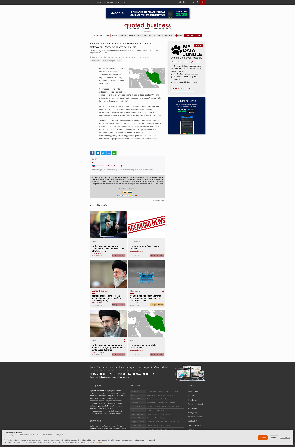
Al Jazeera (135, 241)
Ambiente (160, 410)
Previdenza (175, 406)
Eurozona (150, 418)
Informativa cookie (195, 417)
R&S (173, 425)
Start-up (172, 403)
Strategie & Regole (193, 36)
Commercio (161, 395)
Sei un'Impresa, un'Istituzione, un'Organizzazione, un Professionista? (129, 367)
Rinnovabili (150, 422)
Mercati (174, 399)
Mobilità (133, 429)
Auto (165, 429)
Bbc (93, 162)
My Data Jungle (195, 62)
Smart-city (150, 429)
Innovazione (135, 426)
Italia (99, 36)
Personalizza (285, 437)
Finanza (168, 414)
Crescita (160, 391)
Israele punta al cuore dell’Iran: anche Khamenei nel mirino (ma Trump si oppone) (106, 298)
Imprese (161, 403)
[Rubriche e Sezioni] (92, 2)
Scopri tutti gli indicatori (182, 88)
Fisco (149, 414)
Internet (149, 425)
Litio (178, 422)
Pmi (166, 403)
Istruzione (157, 406)
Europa (107, 36)
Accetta (263, 437)
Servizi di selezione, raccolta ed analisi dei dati (123, 374)
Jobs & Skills (170, 36)
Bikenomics (172, 429)
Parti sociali (166, 406)
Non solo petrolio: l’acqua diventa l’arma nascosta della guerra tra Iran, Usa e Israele (145, 298)
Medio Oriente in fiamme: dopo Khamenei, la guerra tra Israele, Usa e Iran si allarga (108, 248)
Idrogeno (164, 422)
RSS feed (192, 421)
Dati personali (193, 408)
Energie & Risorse (157, 305)
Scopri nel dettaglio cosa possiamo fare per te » (109, 377)
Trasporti (159, 429)
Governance (151, 395)
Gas (157, 422)
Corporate (158, 36)
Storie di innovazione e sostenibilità (111, 2)
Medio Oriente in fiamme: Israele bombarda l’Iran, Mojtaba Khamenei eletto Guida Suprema (108, 347)
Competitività (151, 391)
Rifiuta (273, 437)
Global (132, 36)
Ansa (94, 241)
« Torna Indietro (159, 201)
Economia (123, 36)
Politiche (161, 414)
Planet (180, 36)
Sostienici (191, 396)
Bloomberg (135, 291)
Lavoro (149, 406)
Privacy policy (193, 413)
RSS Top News (194, 425)
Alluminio (172, 422)
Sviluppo (168, 391)
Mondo (114, 36)
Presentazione (193, 392)
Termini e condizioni (195, 404)
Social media (165, 425)
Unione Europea (160, 418)
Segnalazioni (192, 400)
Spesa (155, 414)
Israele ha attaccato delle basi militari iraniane (144, 346)
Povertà (175, 391)
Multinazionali (151, 403)
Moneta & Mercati (144, 36)
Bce (162, 399)
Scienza (156, 425)
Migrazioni (170, 395)
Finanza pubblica (137, 414)
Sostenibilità (151, 410)
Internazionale (172, 418)
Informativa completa (94, 442)
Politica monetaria (153, 399)
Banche (167, 399)
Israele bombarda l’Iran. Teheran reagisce (145, 247)
